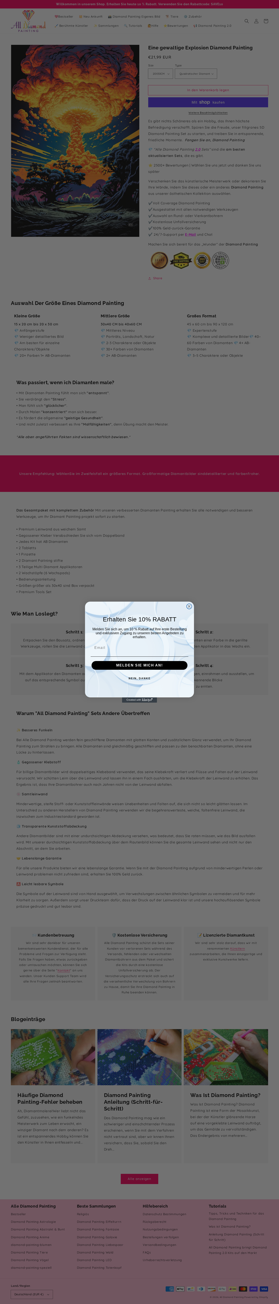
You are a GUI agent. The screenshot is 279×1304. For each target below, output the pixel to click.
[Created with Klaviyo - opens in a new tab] (139, 700)
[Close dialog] (189, 606)
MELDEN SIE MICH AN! (139, 665)
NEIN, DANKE (140, 678)
